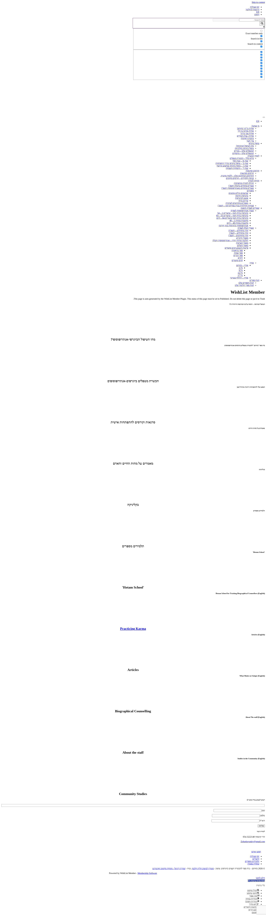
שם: (263, 810)
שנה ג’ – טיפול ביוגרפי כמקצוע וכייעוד (232, 166)
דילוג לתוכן (260, 878)
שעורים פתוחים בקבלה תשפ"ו (241, 186)
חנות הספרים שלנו (246, 283)
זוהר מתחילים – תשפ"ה (238, 230)
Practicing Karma (133, 628)
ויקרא (240, 258)
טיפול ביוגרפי (254, 143)
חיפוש (256, 14)
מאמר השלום (242, 245)
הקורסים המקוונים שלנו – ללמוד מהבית (237, 176)
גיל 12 (240, 273)
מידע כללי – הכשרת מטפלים (242, 158)
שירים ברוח (243, 200)
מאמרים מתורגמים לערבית (237, 203)
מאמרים (250, 190)
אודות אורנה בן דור (246, 131)
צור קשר (250, 141)
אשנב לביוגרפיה (241, 198)
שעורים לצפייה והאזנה (250, 208)
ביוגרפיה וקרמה (241, 195)
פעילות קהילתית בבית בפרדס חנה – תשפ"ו (236, 205)
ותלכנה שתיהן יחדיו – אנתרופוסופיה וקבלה (230, 240)
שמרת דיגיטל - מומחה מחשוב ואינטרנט (168, 868)
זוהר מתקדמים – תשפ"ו (238, 235)
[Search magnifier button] (262, 23)
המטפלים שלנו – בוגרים (244, 151)
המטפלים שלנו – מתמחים (243, 153)
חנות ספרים (254, 280)
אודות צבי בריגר (247, 133)
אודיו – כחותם (242, 265)
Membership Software (147, 873)
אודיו (252, 263)
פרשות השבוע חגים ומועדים (236, 248)
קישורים (255, 859)
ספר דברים (238, 255)
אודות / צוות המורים (245, 136)
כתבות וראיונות (247, 138)
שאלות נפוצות (253, 864)
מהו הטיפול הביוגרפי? (245, 146)
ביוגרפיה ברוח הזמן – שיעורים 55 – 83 (232, 215)
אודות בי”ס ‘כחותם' (245, 128)
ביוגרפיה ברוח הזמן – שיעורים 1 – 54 (232, 213)
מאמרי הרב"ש (242, 238)
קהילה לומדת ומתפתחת (244, 183)
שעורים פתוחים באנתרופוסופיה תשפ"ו (237, 188)
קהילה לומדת (253, 181)
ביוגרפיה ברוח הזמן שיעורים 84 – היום (232, 218)
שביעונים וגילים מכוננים (238, 193)
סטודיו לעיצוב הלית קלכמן (203, 868)
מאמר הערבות (242, 243)
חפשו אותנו (256, 851)
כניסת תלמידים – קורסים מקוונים (240, 178)
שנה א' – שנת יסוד (240, 161)
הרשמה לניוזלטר (252, 9)
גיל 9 (241, 270)
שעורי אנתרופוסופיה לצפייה (242, 210)
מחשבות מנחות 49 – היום (237, 223)
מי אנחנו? (255, 126)
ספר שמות (238, 253)
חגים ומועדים (237, 260)
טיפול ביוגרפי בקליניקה (244, 148)
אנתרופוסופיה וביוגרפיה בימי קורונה (233, 225)
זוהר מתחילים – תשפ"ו (238, 233)
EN (257, 12)
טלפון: (262, 815)
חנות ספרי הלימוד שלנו (244, 285)
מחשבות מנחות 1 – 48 (238, 220)
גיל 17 (240, 275)
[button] (256, 880)
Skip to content (258, 2)
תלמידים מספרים (252, 861)
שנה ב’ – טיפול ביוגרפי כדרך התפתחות (232, 163)
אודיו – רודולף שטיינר (239, 278)
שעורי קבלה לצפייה (246, 228)
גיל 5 (241, 268)
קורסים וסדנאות (252, 171)
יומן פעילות (254, 7)
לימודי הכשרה (253, 156)
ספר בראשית (237, 250)
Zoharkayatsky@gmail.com (253, 841)
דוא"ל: (262, 820)
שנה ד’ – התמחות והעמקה (237, 168)
